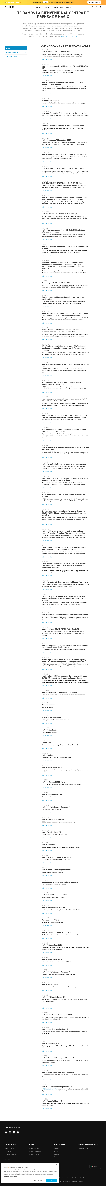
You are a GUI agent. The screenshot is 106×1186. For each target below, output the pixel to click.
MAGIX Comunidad (35, 1151)
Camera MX (46, 742)
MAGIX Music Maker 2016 (52, 768)
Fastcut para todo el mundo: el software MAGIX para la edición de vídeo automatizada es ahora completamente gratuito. (64, 598)
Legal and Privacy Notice (10, 1176)
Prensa (7, 48)
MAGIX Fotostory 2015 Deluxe (53, 907)
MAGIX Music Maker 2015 (52, 959)
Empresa (56, 1148)
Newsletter (57, 1151)
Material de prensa (11, 56)
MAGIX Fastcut (47, 755)
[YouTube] (6, 1132)
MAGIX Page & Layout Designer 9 (55, 1029)
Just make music (48, 705)
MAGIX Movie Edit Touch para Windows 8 (58, 1058)
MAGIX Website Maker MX (52, 1101)
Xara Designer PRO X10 (51, 920)
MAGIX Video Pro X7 (49, 845)
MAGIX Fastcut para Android (53, 820)
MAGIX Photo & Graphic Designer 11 (56, 807)
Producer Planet (34, 1154)
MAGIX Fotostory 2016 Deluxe (53, 782)
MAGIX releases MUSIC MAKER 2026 (56, 52)
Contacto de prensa (11, 61)
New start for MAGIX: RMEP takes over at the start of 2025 (64, 113)
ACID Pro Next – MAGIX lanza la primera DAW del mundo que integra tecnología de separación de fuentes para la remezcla (64, 348)
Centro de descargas (10, 1154)
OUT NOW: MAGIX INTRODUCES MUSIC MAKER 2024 (62, 183)
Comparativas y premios (12, 52)
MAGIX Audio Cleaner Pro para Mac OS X (58, 1087)
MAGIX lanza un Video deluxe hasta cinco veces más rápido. (65, 615)
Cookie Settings (38, 1180)
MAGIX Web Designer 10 (51, 984)
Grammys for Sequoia (50, 101)
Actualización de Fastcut (51, 717)
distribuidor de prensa (69, 36)
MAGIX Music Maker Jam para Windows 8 (58, 1072)
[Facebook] (17, 1132)
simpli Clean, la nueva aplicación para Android (60, 882)
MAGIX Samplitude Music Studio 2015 (56, 932)
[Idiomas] (100, 7)
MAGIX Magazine (34, 1148)
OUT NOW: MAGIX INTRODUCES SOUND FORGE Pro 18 (63, 169)
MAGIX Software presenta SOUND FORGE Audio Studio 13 (64, 415)
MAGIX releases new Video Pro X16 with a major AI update (65, 154)
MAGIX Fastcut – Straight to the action (56, 857)
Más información (47, 59)
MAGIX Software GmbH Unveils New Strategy (59, 214)
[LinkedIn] (14, 1132)
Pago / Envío (78, 1177)
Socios (6, 1157)
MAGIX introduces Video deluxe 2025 (56, 140)
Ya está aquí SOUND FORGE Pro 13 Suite (57, 283)
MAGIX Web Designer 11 (51, 832)
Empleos (56, 1154)
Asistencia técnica (10, 1148)
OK (51, 1180)
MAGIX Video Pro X (49, 730)
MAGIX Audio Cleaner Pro (49, 1089)
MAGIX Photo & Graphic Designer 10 (56, 972)
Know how (8, 1151)
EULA (72, 1177)
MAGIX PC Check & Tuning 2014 (54, 997)
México (96, 1166)
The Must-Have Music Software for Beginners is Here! (63, 126)
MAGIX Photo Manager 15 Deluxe (55, 895)
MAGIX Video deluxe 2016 (52, 795)
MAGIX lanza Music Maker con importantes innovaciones (64, 464)
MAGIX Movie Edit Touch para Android (56, 870)
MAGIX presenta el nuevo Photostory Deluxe (59, 692)
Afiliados (7, 1159)
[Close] (56, 1165)
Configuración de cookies (63, 1177)
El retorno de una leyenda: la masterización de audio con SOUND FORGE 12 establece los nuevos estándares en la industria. (64, 513)
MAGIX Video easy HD (50, 1044)
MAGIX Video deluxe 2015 (52, 945)
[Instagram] (10, 1132)
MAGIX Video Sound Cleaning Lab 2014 (57, 1015)
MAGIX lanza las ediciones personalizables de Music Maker (65, 582)
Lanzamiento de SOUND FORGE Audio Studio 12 (60, 629)
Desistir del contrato (88, 1177)
